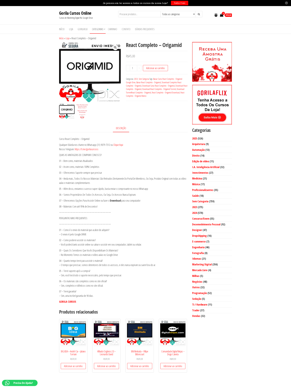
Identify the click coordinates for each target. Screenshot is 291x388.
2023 (136, 78)
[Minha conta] (216, 15)
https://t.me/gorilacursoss (86, 149)
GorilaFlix (82, 29)
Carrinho (112, 29)
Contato (126, 29)
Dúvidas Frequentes (145, 29)
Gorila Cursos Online (75, 13)
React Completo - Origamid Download (166, 92)
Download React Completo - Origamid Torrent (159, 89)
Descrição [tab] (121, 128)
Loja (71, 29)
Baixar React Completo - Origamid (148, 82)
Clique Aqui (118, 145)
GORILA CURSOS (67, 301)
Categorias (97, 29)
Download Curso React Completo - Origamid (158, 85)
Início (62, 29)
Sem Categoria (144, 78)
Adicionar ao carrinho (155, 68)
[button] (115, 47)
